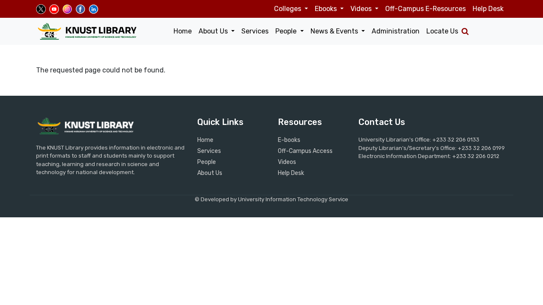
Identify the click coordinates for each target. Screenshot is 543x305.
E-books (289, 140)
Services (255, 31)
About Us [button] (214, 31)
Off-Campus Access (305, 151)
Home (183, 31)
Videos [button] (361, 9)
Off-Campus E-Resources (425, 9)
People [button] (286, 31)
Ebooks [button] (327, 9)
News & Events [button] (335, 31)
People (206, 162)
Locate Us (442, 31)
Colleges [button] (288, 9)
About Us (209, 173)
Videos (287, 162)
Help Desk (488, 9)
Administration (396, 31)
